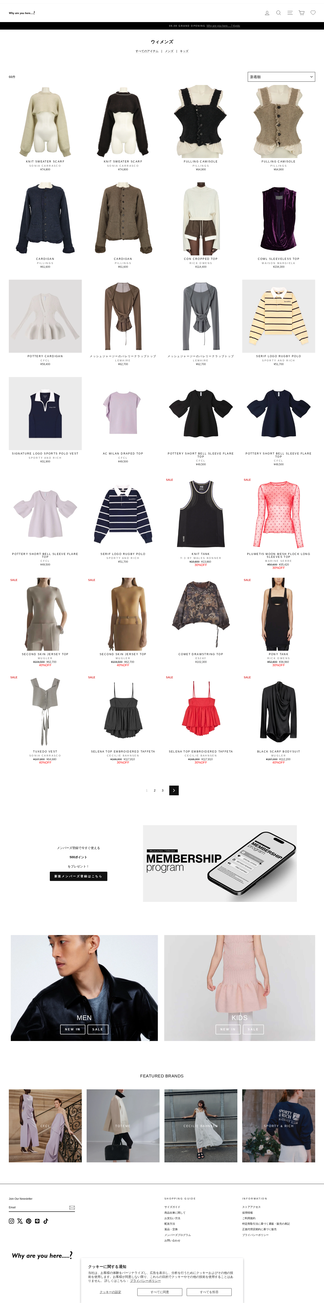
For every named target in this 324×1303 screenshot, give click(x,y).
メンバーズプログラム (177, 1235)
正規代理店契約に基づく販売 (259, 1229)
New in (72, 1029)
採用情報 (247, 1212)
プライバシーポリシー (145, 1280)
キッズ (184, 51)
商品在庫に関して (175, 1212)
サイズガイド (172, 1207)
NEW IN (228, 1029)
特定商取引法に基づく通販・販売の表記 (266, 1223)
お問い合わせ (172, 1240)
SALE (253, 1029)
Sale (98, 1029)
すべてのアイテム (147, 51)
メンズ (169, 51)
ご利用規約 (248, 1218)
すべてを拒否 (209, 1292)
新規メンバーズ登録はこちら (78, 876)
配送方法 (169, 1223)
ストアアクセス (251, 1207)
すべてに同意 (160, 1292)
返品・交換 (171, 1229)
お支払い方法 (172, 1218)
